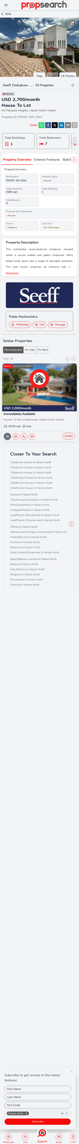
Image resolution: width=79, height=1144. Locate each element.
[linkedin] (61, 125)
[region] (39, 47)
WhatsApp (22, 324)
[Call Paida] (25, 1136)
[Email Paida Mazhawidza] (32, 436)
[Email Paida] (59, 1136)
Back (8, 14)
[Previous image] (4, 47)
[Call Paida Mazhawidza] (24, 436)
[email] (68, 125)
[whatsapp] (41, 125)
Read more (12, 273)
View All (8, 358)
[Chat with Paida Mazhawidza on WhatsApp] (15, 436)
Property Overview (17, 159)
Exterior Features (47, 159)
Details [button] (69, 436)
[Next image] (74, 47)
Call (42, 324)
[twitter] (55, 125)
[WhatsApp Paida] (8, 1136)
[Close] (71, 1071)
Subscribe (38, 1121)
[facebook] (48, 125)
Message (60, 324)
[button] (26, 1113)
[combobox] (37, 1113)
